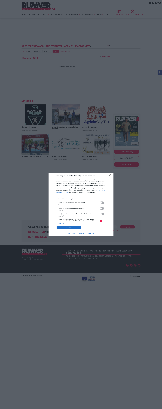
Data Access (81, 233)
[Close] (110, 176)
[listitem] (81, 199)
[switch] (102, 202)
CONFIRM (69, 227)
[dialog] (81, 204)
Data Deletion (71, 233)
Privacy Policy (90, 233)
